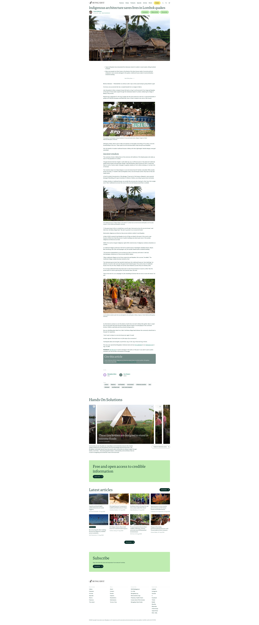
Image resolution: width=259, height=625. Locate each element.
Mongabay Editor (112, 374)
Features (121, 3)
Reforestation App (135, 595)
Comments (145, 12)
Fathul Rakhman (97, 11)
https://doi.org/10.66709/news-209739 (126, 362)
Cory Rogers (126, 374)
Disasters (113, 384)
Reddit (153, 602)
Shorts (150, 3)
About (111, 589)
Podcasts (133, 3)
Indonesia (107, 387)
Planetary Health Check (137, 597)
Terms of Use (113, 602)
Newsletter (97, 566)
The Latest (92, 602)
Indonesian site (149, 345)
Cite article (164, 12)
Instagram (154, 591)
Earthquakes (121, 384)
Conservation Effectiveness (138, 600)
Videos (127, 3)
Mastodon (154, 606)
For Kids (133, 591)
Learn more (97, 476)
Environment (130, 384)
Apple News (155, 610)
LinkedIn (154, 589)
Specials (139, 3)
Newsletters (113, 597)
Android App (155, 608)
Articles (145, 3)
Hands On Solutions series (160, 446)
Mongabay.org (134, 593)
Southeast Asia (115, 387)
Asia (150, 384)
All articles (164, 489)
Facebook (154, 597)
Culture (106, 384)
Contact (112, 591)
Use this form (112, 349)
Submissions (113, 600)
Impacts (112, 595)
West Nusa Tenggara (127, 387)
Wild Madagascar (135, 589)
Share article (154, 12)
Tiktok (153, 600)
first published (138, 345)
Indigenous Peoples (141, 384)
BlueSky (154, 604)
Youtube (154, 593)
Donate (157, 3)
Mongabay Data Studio (137, 602)
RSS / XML (154, 613)
